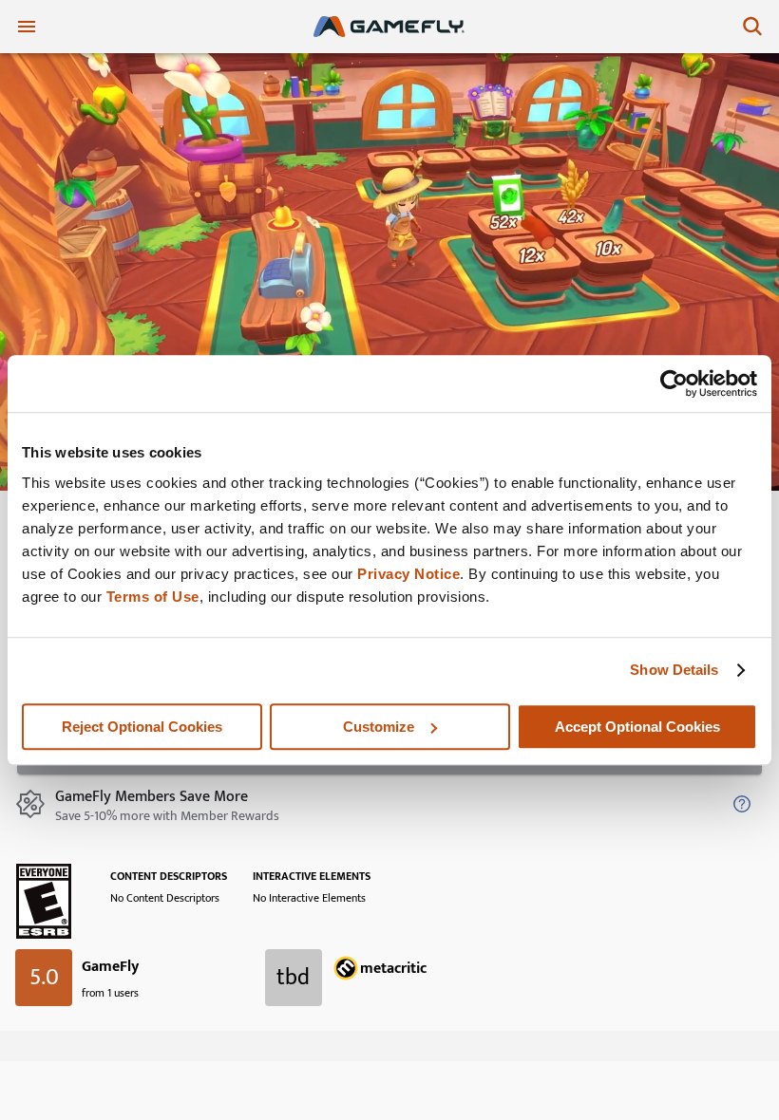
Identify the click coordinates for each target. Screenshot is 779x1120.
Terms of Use (153, 596)
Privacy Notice (408, 574)
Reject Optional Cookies (142, 727)
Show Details (674, 670)
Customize (378, 727)
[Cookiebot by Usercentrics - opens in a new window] (674, 383)
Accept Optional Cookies (637, 727)
